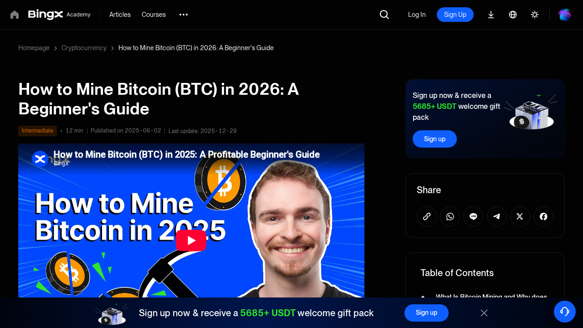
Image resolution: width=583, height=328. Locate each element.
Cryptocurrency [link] (84, 47)
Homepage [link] (34, 47)
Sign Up (455, 14)
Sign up (434, 139)
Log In (417, 14)
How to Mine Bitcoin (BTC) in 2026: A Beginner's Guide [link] (196, 47)
